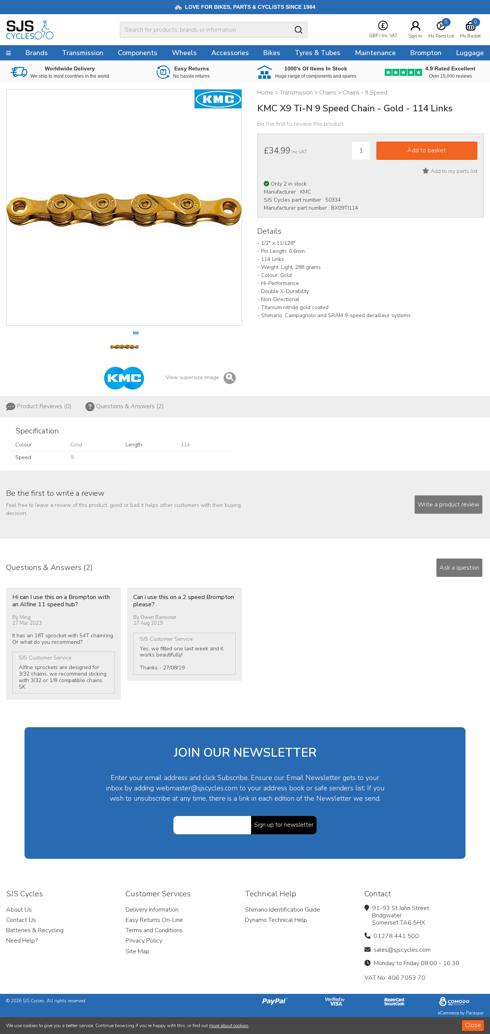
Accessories (230, 52)
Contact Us (21, 920)
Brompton (425, 52)
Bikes (271, 52)
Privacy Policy (144, 940)
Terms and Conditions (154, 930)
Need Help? (22, 940)
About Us (19, 909)
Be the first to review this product (300, 123)
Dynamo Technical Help (276, 920)
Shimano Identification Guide (282, 909)
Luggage (470, 52)
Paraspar (475, 1013)
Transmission (82, 52)
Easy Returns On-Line (154, 920)
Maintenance (375, 52)
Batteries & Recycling (35, 930)
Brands (36, 52)
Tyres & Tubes (317, 52)
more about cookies (228, 1026)
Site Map (137, 951)
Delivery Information (152, 909)
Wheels (184, 52)
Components (137, 52)
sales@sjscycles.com (402, 950)
